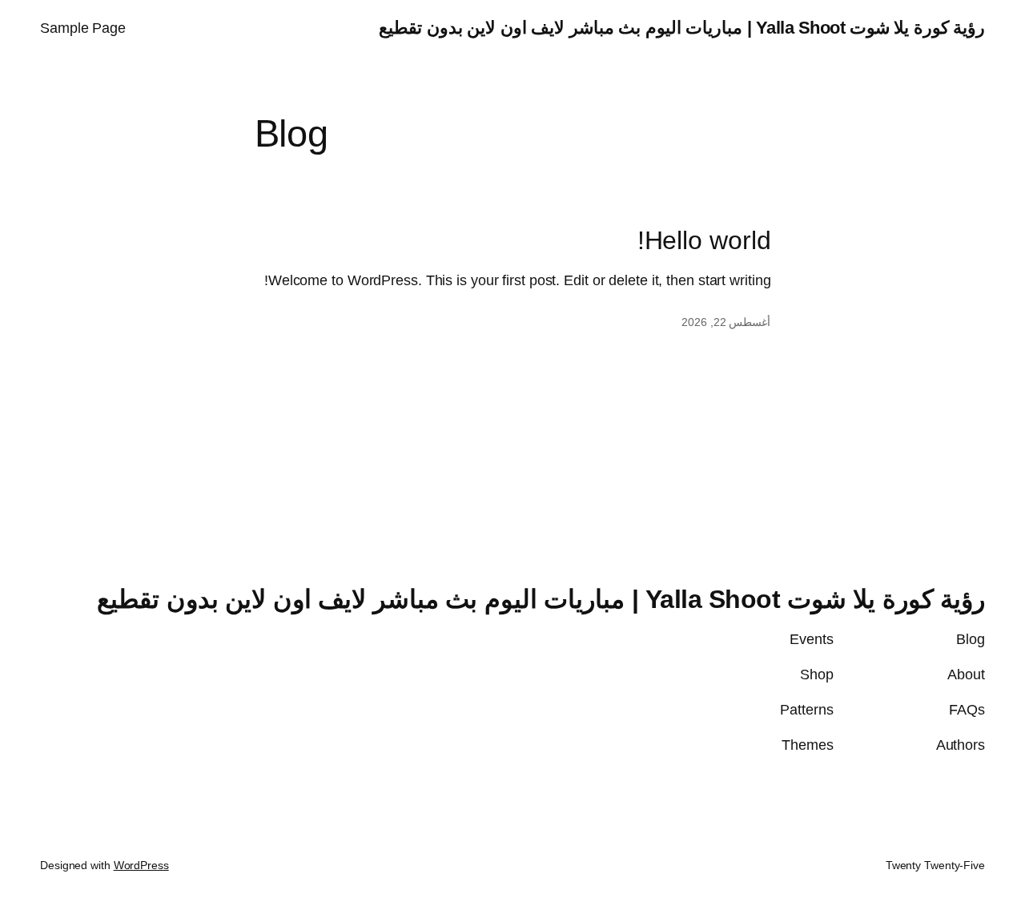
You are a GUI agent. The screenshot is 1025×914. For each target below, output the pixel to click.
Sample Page (83, 28)
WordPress (141, 865)
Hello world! (704, 241)
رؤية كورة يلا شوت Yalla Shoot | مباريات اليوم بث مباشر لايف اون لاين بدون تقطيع (682, 28)
